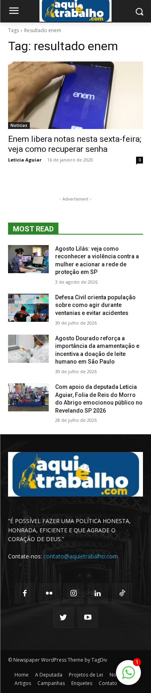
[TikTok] (122, 593)
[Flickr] (49, 593)
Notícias (18, 125)
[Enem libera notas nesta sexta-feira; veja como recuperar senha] (75, 95)
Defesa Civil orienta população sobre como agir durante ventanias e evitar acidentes (95, 305)
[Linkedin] (98, 593)
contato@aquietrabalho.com (80, 556)
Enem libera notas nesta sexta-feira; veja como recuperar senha (74, 144)
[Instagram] (73, 593)
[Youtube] (88, 617)
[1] (128, 676)
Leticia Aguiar (24, 160)
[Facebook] (25, 593)
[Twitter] (63, 617)
